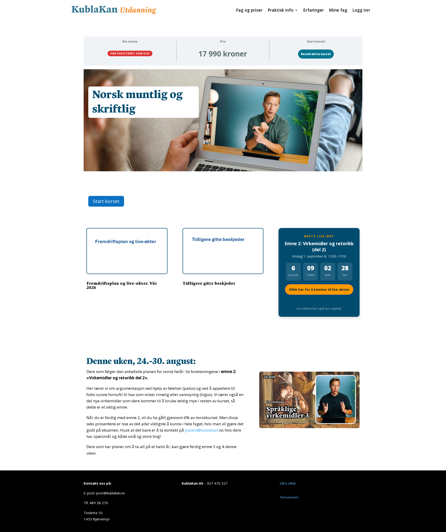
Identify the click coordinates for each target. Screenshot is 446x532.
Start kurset (106, 201)
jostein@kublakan (201, 430)
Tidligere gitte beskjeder (209, 283)
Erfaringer (313, 10)
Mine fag (338, 10)
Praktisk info (280, 10)
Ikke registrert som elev (130, 53)
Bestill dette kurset (316, 54)
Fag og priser (249, 10)
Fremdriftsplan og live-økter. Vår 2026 (121, 285)
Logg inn (361, 10)
